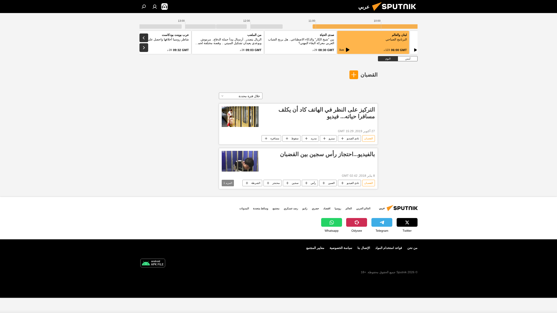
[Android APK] (153, 263)
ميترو (332, 138)
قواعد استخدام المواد (388, 248)
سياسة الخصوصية (341, 248)
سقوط (295, 138)
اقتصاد (326, 208)
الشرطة (255, 183)
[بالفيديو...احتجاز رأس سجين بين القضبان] (240, 161)
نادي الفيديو (353, 138)
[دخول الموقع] (154, 6)
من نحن (412, 248)
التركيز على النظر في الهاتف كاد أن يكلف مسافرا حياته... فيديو (326, 113)
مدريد (314, 138)
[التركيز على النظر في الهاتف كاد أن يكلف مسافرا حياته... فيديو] (240, 116)
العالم (349, 208)
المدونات (244, 208)
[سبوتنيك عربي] (396, 12)
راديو (304, 208)
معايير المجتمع (315, 248)
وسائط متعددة (260, 208)
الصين (331, 183)
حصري (315, 208)
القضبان (369, 75)
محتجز (276, 183)
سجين (295, 183)
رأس (313, 183)
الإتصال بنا (363, 248)
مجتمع (276, 208)
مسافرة (274, 138)
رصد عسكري (291, 208)
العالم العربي (363, 208)
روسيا (338, 208)
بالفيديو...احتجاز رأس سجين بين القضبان (327, 154)
